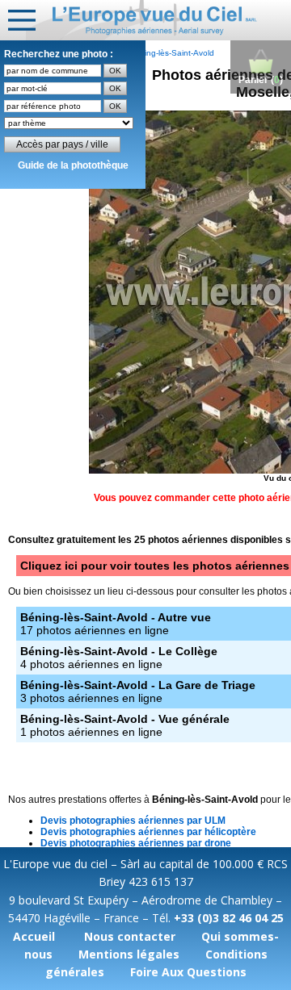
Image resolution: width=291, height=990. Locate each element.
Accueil (34, 936)
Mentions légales (128, 954)
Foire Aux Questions (188, 972)
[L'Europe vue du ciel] (158, 20)
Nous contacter (129, 936)
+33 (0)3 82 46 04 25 (229, 917)
